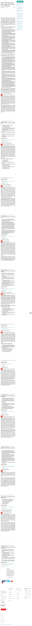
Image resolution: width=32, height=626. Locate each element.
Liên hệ (10, 600)
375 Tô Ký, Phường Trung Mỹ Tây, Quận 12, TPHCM (4, 592)
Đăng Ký (10, 596)
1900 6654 (5, 366)
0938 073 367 (10, 329)
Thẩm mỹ (18, 594)
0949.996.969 (6, 238)
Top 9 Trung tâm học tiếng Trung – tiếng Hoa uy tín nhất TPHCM (20, 7)
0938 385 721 (6, 290)
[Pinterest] (11, 577)
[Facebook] (7, 577)
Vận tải (18, 596)
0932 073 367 (6, 329)
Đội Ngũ (10, 592)
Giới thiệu (10, 590)
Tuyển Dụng (10, 594)
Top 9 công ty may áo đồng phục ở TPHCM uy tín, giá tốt (20, 19)
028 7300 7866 (6, 413)
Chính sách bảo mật (12, 598)
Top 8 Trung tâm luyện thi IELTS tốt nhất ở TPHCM (20, 4)
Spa (17, 592)
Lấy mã (3, 609)
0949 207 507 (10, 290)
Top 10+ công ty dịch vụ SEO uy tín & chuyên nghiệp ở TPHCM (20, 29)
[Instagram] (10, 577)
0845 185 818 (6, 468)
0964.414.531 (6, 183)
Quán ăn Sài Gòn (19, 590)
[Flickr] (8, 577)
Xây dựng (18, 598)
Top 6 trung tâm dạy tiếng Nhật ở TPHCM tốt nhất (20, 11)
